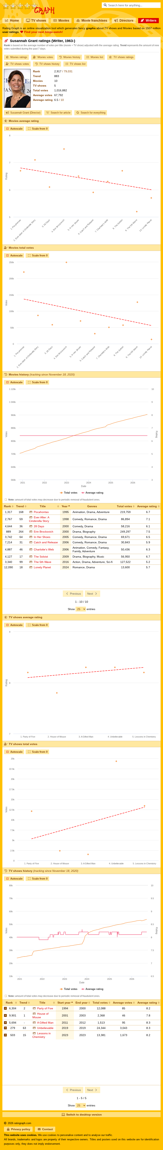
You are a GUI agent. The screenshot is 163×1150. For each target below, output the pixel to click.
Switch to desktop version (84, 1114)
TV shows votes (19, 63)
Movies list (97, 57)
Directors (126, 20)
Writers (151, 20)
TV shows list (77, 63)
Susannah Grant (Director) (25, 112)
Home (14, 20)
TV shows (38, 20)
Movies (63, 20)
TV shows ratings (124, 57)
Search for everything (93, 112)
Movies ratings (18, 57)
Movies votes (45, 57)
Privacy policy (20, 1129)
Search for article (60, 112)
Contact (47, 1129)
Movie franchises (94, 20)
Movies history (71, 57)
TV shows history (49, 63)
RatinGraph (28, 4)
